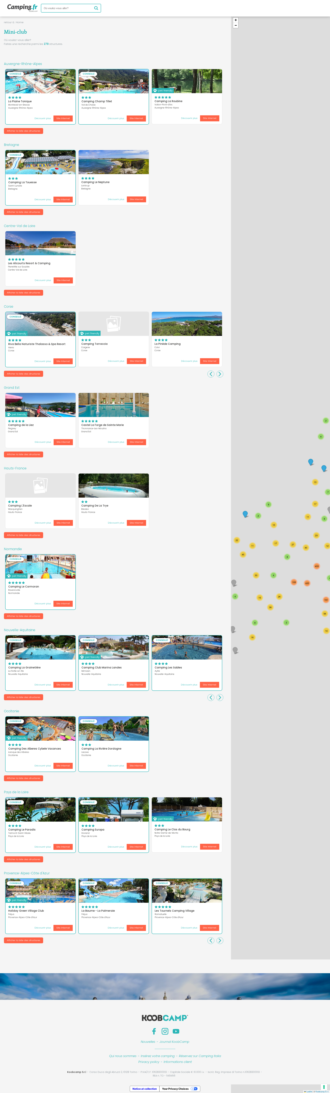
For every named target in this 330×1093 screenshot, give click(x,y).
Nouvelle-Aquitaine (19, 630)
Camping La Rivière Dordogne (101, 748)
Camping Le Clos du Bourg (172, 829)
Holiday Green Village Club (26, 911)
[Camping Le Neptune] (114, 162)
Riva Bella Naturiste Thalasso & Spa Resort (36, 344)
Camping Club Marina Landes (101, 667)
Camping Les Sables (168, 667)
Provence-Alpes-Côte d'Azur (27, 873)
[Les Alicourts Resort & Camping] (40, 243)
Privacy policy (148, 1062)
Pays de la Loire (16, 792)
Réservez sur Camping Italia (200, 1056)
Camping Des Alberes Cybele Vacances (34, 748)
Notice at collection (145, 1088)
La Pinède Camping (168, 344)
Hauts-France (15, 468)
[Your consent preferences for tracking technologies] (324, 1087)
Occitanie (11, 711)
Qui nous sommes (122, 1056)
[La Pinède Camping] (187, 324)
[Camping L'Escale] (40, 486)
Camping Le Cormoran (23, 586)
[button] (326, 630)
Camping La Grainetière (24, 667)
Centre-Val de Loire (19, 226)
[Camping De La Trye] (114, 486)
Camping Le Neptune (95, 182)
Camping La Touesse (22, 182)
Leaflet (309, 1091)
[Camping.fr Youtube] (176, 1031)
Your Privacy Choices (175, 1088)
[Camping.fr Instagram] (165, 1031)
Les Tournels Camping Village (174, 911)
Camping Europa (92, 829)
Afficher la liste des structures (23, 131)
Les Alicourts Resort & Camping (29, 263)
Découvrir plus (43, 118)
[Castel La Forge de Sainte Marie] (114, 405)
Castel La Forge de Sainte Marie (102, 425)
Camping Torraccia (94, 344)
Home (20, 22)
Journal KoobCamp (174, 1042)
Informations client (178, 1062)
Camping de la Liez (21, 425)
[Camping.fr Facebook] (154, 1031)
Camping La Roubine (168, 101)
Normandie (13, 549)
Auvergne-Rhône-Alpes (23, 64)
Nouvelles (148, 1042)
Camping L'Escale (20, 505)
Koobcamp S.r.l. (322, 1091)
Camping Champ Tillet (96, 101)
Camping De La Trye (94, 505)
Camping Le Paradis (22, 829)
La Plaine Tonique (20, 101)
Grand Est (12, 387)
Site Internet (63, 118)
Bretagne (11, 144)
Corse (8, 306)
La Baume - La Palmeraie (98, 911)
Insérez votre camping (158, 1056)
